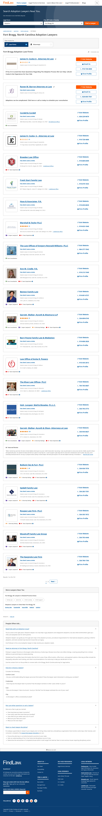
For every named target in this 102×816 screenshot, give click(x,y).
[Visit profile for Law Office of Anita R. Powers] (12, 364)
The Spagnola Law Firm (31, 557)
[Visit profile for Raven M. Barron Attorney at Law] (12, 91)
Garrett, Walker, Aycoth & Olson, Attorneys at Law (44, 428)
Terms (5, 811)
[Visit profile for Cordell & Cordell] (12, 117)
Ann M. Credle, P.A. (29, 268)
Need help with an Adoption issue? (17, 629)
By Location (40, 782)
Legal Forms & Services (64, 766)
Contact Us (40, 772)
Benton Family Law (29, 291)
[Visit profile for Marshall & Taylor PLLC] (12, 227)
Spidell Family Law (29, 488)
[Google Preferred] (35, 800)
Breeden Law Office (29, 157)
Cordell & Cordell (28, 113)
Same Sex (18, 600)
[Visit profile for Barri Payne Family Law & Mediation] (12, 342)
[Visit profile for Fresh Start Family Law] (12, 185)
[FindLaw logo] (9, 3)
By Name (39, 791)
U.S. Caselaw (61, 782)
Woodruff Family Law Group (33, 534)
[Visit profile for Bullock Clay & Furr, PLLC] (12, 469)
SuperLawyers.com (86, 773)
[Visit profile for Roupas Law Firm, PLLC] (12, 515)
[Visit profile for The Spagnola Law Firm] (12, 561)
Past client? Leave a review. (27, 90)
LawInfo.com (84, 785)
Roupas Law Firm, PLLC (31, 511)
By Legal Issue (41, 785)
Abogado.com (85, 779)
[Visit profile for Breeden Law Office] (12, 162)
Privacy (11, 811)
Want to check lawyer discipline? (17, 727)
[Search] (97, 3)
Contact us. (19, 776)
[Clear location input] (81, 23)
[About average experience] (19, 170)
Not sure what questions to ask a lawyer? (20, 705)
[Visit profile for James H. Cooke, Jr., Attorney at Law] (12, 140)
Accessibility (40, 769)
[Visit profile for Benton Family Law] (12, 296)
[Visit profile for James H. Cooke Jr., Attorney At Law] (12, 63)
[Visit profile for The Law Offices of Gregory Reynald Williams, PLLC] (12, 250)
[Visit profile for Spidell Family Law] (12, 492)
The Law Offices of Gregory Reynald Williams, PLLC (44, 245)
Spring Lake (8, 607)
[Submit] (27, 792)
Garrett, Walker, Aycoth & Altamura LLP (39, 314)
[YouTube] (18, 800)
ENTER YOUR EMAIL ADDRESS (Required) (14, 789)
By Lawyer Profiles (42, 788)
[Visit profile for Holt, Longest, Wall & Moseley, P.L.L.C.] (12, 410)
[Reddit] (31, 800)
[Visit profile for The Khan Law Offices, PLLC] (12, 387)
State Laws (60, 779)
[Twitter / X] (22, 800)
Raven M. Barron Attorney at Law (36, 86)
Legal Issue (6, 20)
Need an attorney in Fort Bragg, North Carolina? (22, 648)
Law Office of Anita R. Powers (34, 359)
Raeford (32, 607)
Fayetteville (17, 607)
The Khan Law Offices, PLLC (33, 382)
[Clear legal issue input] (41, 23)
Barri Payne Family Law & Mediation (37, 337)
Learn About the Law (63, 776)
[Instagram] (27, 800)
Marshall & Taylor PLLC (31, 222)
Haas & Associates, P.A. (31, 201)
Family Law (10, 600)
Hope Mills (25, 607)
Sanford (38, 607)
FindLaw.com (84, 766)
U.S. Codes (60, 785)
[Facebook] (14, 800)
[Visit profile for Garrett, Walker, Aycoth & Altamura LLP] (12, 319)
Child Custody (28, 600)
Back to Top (52, 750)
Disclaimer (19, 811)
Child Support (39, 600)
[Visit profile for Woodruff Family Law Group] (12, 538)
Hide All (12, 616)
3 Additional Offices (48, 166)
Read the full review (88, 454)
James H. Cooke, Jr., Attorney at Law (37, 136)
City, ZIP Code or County (51, 20)
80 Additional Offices (54, 122)
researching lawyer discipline (30, 733)
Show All (5, 616)
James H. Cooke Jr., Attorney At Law (37, 58)
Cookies (26, 811)
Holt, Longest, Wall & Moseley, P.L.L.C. (38, 405)
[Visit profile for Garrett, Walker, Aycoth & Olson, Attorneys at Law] (12, 433)
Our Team (40, 766)
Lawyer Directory (7, 31)
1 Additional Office (53, 189)
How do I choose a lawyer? (15, 668)
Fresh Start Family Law (31, 180)
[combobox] (23, 23)
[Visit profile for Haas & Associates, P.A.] (12, 206)
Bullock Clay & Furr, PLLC (32, 464)
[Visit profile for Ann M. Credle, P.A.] (12, 273)
